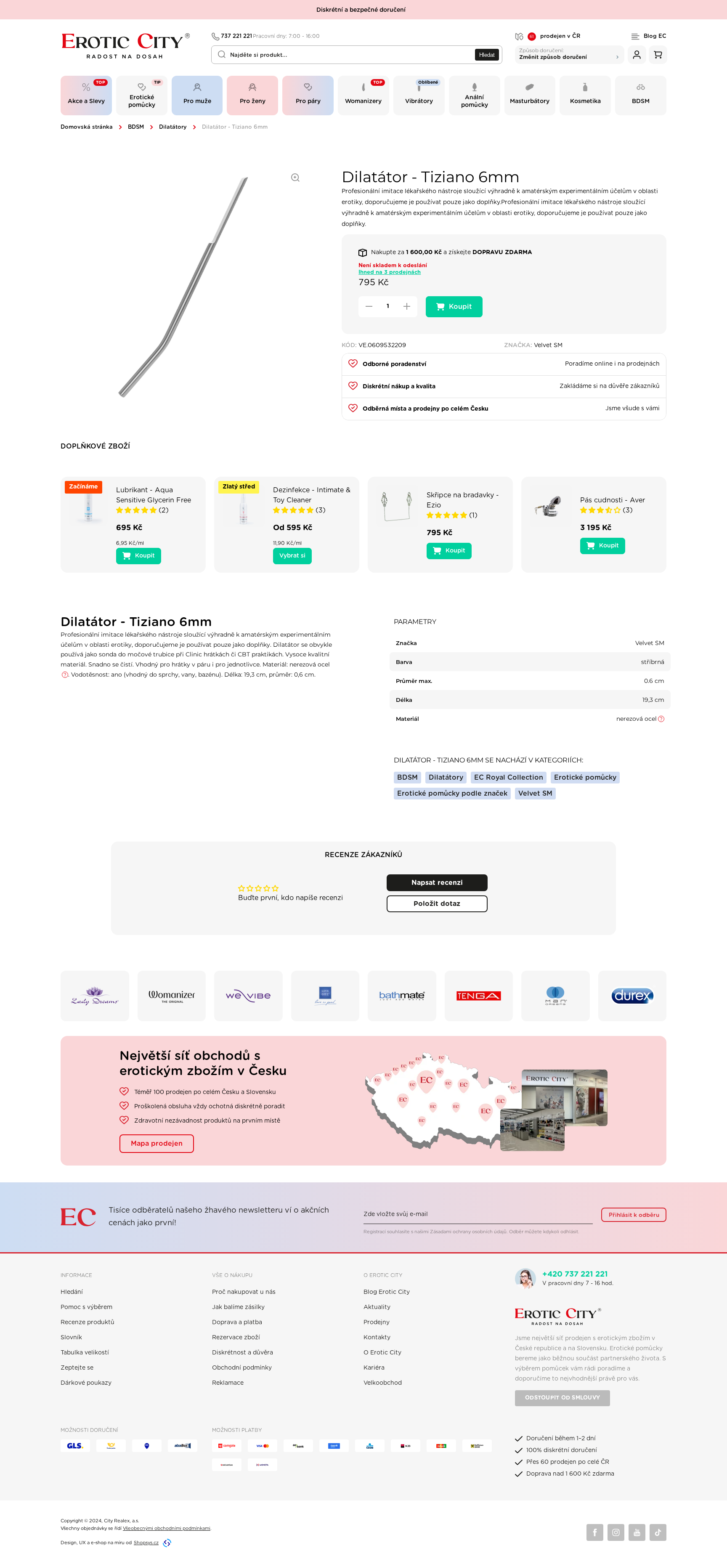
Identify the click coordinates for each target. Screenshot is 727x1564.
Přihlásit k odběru (634, 1215)
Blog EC (655, 36)
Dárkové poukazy (86, 1383)
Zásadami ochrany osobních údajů (468, 1231)
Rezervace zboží (236, 1338)
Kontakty (377, 1338)
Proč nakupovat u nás (244, 1292)
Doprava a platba (237, 1322)
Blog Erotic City (387, 1292)
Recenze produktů (87, 1322)
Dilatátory (173, 127)
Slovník (71, 1338)
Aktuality (377, 1307)
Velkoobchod (383, 1383)
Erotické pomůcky (585, 777)
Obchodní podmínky (242, 1368)
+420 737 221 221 (575, 1274)
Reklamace (228, 1383)
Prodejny (377, 1322)
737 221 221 (270, 36)
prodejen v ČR (555, 37)
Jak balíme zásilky (238, 1307)
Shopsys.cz (146, 1542)
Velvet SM (535, 793)
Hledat (487, 55)
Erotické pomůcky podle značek (452, 793)
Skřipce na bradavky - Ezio (463, 500)
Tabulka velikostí (85, 1353)
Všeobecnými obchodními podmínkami (166, 1528)
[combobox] (356, 54)
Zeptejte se (77, 1368)
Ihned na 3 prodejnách (389, 272)
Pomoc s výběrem (86, 1307)
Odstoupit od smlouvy (562, 1398)
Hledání (72, 1292)
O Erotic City (382, 1353)
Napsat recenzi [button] (437, 882)
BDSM (136, 127)
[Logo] (130, 45)
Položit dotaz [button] (437, 903)
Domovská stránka (87, 127)
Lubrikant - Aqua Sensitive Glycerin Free (153, 495)
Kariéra (374, 1368)
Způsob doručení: (553, 53)
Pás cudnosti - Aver (612, 500)
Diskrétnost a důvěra (242, 1353)
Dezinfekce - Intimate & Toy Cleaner (311, 495)
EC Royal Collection (508, 777)
